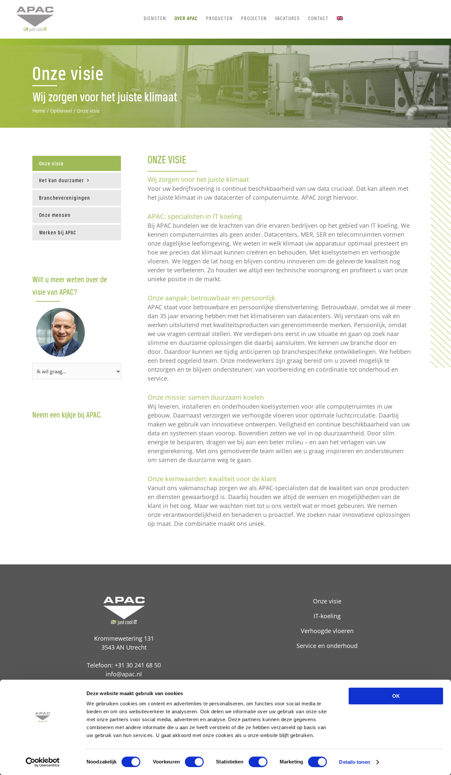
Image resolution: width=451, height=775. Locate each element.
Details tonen (354, 762)
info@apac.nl (124, 674)
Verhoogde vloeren (327, 631)
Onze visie (51, 163)
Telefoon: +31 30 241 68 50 (124, 665)
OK (396, 696)
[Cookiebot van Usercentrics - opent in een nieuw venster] (43, 762)
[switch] (194, 762)
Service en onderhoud (327, 646)
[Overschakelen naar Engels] (340, 18)
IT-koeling (327, 616)
